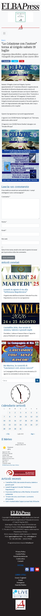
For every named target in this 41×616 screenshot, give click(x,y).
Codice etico (20, 559)
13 (37, 417)
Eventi (3, 40)
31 (20, 429)
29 (10, 429)
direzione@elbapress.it (28, 527)
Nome (4, 222)
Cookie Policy (20, 554)
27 (37, 425)
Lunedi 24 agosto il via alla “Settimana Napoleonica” (16, 290)
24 (20, 425)
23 (15, 425)
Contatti (20, 561)
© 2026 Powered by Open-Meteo (10, 465)
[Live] (20, 593)
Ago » (33, 434)
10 (20, 417)
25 (26, 425)
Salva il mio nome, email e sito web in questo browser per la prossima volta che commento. (19, 251)
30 (15, 429)
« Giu (7, 434)
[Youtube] (37, 569)
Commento (5, 197)
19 (31, 421)
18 (26, 421)
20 (37, 421)
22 (10, 425)
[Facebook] (27, 569)
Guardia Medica (20, 585)
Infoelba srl (29, 543)
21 (4, 425)
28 (4, 429)
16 (15, 421)
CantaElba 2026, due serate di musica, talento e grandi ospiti (18, 328)
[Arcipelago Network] (20, 604)
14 (4, 421)
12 (31, 417)
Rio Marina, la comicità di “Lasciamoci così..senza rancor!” (18, 366)
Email (3, 230)
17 (20, 421)
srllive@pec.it (31, 536)
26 (31, 425)
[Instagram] (32, 569)
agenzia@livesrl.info (15, 536)
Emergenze (20, 582)
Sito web (4, 239)
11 (26, 417)
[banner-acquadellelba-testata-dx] (20, 17)
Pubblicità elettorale (20, 556)
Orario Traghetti (20, 578)
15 (10, 421)
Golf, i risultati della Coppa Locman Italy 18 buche (22, 501)
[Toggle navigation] (4, 33)
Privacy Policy (20, 551)
